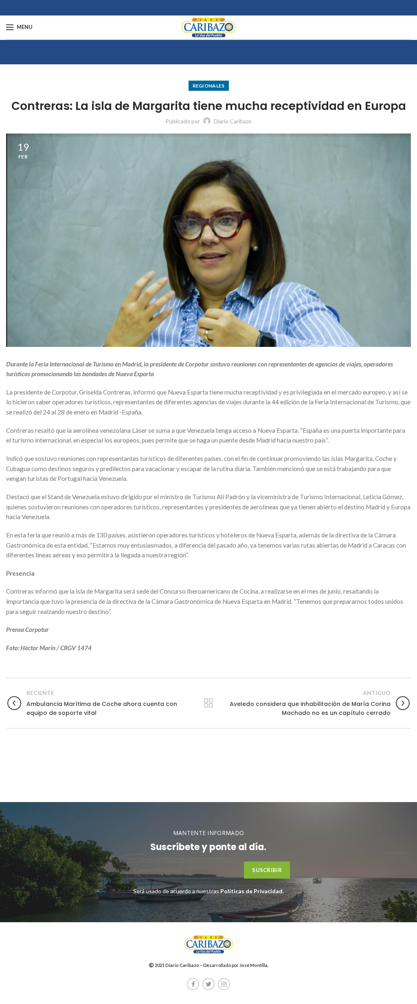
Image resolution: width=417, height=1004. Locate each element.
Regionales (209, 86)
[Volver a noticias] (208, 703)
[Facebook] (193, 984)
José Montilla (253, 965)
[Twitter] (208, 984)
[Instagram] (224, 984)
